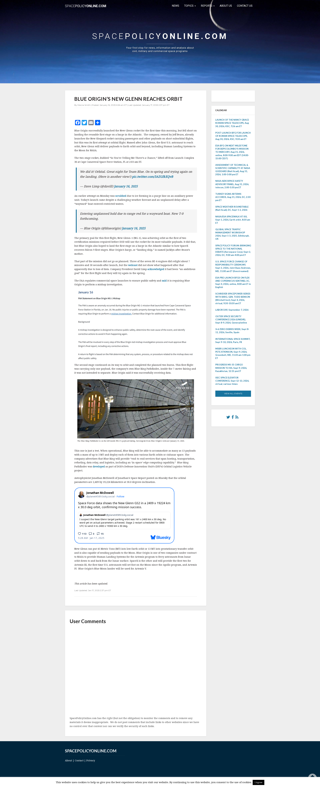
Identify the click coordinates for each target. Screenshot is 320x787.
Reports (207, 5)
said (164, 280)
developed (99, 466)
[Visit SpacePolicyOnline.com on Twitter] (228, 418)
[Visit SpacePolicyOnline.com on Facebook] (233, 418)
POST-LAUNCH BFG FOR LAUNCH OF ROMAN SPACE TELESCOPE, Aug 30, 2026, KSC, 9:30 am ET (233, 135)
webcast (133, 265)
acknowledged (156, 269)
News (175, 5)
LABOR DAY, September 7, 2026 (231, 309)
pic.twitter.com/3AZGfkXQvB (152, 176)
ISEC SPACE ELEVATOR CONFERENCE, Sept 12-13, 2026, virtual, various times (232, 380)
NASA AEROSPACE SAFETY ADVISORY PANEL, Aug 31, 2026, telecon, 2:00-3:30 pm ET (232, 184)
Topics (189, 5)
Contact (79, 760)
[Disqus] (136, 670)
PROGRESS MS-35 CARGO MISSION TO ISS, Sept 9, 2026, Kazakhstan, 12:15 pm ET (231, 367)
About (68, 760)
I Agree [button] (258, 782)
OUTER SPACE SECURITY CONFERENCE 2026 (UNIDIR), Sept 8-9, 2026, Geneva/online (231, 319)
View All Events (233, 393)
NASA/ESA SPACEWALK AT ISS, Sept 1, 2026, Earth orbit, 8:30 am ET (232, 219)
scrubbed (120, 196)
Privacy (90, 760)
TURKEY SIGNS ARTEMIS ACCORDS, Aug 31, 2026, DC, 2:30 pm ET (232, 197)
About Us (226, 5)
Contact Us (244, 5)
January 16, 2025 (126, 186)
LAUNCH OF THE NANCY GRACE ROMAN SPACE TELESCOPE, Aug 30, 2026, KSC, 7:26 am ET (232, 122)
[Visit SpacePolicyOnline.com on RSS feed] (236, 418)
